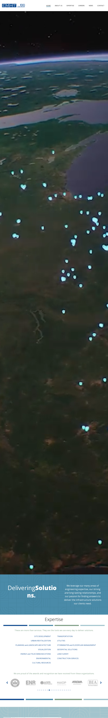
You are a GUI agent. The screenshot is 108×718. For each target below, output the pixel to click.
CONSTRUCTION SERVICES (68, 658)
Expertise (70, 6)
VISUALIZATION (44, 649)
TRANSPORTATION (65, 636)
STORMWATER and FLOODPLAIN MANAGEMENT (76, 645)
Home (48, 6)
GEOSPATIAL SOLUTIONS (67, 649)
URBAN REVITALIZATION (41, 641)
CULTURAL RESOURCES (41, 663)
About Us (58, 6)
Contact (100, 6)
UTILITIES (61, 641)
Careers (81, 6)
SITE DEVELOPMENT (42, 636)
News (91, 6)
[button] (37, 690)
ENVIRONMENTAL (43, 658)
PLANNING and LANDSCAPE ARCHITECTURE (33, 645)
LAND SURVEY (62, 654)
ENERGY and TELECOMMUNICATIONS (36, 654)
